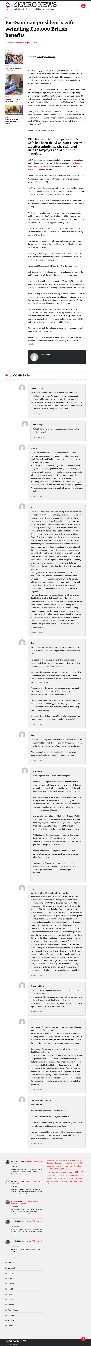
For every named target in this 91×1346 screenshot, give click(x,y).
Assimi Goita (62, 1160)
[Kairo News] (45, 6)
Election (49, 1166)
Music (79, 1169)
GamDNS (15, 1344)
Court (67, 1160)
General (11, 1284)
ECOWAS (79, 1163)
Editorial (11, 1268)
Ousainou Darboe (61, 1172)
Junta (69, 1169)
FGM (53, 1166)
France (57, 1166)
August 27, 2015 (31, 42)
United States (54, 1181)
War (70, 1181)
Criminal (72, 1160)
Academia (49, 1160)
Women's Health (77, 1181)
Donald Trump (65, 1163)
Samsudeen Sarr (79, 1175)
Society (11, 1320)
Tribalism (80, 1178)
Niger (49, 1172)
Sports (10, 1326)
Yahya (48, 1184)
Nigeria (53, 1172)
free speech (64, 1166)
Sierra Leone (61, 1178)
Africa (55, 1160)
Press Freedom (14, 1310)
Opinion (11, 1299)
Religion (65, 1175)
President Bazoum (52, 1175)
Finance (11, 1273)
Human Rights (52, 1169)
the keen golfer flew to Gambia (65, 253)
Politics (78, 1171)
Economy (72, 1163)
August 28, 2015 (40, 437)
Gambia (77, 1166)
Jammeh (63, 1169)
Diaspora (58, 1163)
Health (10, 1289)
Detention (50, 1163)
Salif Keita (71, 1175)
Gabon (71, 1166)
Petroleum (69, 1172)
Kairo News (19, 1341)
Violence (61, 1181)
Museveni (74, 1169)
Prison (60, 1175)
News (8, 17)
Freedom (11, 1278)
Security (55, 1178)
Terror (75, 1178)
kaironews (18, 42)
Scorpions (49, 1178)
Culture (11, 1262)
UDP (48, 1181)
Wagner (66, 1181)
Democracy (79, 1160)
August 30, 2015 (37, 1089)
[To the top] (83, 1339)
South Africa (69, 1178)
